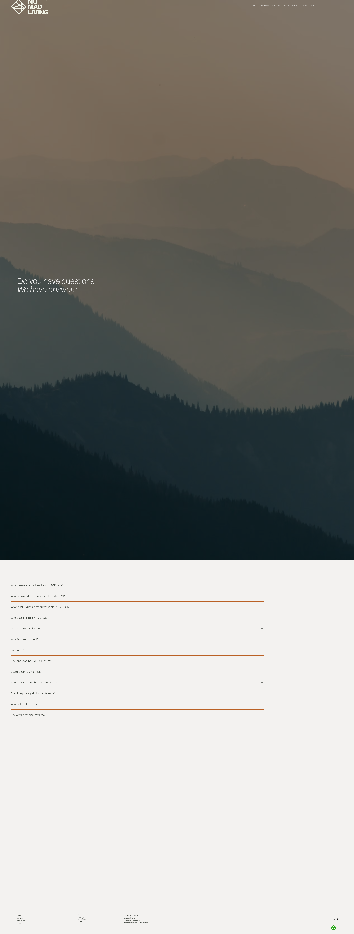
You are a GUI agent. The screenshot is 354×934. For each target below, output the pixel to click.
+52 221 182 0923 (132, 915)
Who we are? (21, 918)
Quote (80, 915)
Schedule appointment (82, 918)
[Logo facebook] (337, 919)
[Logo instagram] (334, 919)
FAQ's (19, 923)
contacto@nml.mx (130, 918)
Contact (80, 921)
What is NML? (21, 920)
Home (19, 915)
